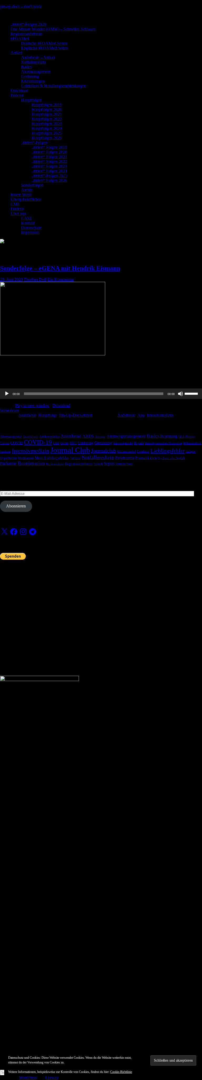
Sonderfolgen (32, 185)
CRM (56, 443)
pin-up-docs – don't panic (21, 6)
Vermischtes (124, 464)
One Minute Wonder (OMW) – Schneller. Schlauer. (53, 29)
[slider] (192, 393)
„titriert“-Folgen (34, 142)
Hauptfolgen (31, 100)
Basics (26, 67)
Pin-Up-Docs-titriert (75, 415)
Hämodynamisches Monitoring (163, 443)
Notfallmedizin (33, 62)
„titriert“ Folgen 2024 (49, 171)
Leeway (51, 1077)
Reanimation (31, 463)
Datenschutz (31, 227)
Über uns (18, 213)
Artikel (16, 52)
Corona (4, 443)
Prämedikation (146, 458)
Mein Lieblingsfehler (52, 458)
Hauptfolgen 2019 (47, 104)
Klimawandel (126, 451)
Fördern (17, 208)
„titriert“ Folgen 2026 (49, 180)
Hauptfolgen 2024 (47, 128)
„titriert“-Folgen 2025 (49, 175)
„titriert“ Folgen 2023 (49, 166)
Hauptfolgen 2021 (47, 114)
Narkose (75, 458)
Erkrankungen (33, 81)
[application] (101, 393)
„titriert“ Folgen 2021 (49, 156)
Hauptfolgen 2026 (47, 138)
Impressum (30, 232)
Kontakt (27, 223)
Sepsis (109, 463)
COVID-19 (38, 442)
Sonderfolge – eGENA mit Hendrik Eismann (60, 268)
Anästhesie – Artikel (38, 57)
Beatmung (168, 436)
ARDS (88, 436)
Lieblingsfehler (167, 451)
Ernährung (85, 443)
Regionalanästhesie (26, 34)
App (141, 415)
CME (15, 204)
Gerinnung (30, 76)
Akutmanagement (35, 71)
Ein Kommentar (60, 279)
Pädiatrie (8, 463)
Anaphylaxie (30, 436)
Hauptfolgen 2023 (47, 123)
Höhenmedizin (192, 443)
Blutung (190, 436)
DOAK (64, 443)
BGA (181, 436)
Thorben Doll (35, 279)
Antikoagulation (49, 436)
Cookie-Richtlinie (121, 1072)
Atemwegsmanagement (126, 436)
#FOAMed (20, 38)
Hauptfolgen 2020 (47, 109)
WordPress (28, 1077)
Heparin (139, 443)
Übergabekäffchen (26, 199)
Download (19, 90)
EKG (73, 443)
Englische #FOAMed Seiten (44, 48)
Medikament (26, 458)
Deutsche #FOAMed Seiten (44, 43)
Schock (98, 464)
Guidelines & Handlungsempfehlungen (53, 86)
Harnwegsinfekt (123, 443)
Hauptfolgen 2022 (47, 119)
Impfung (5, 451)
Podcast (17, 95)
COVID (16, 443)
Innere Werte (21, 194)
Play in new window (32, 405)
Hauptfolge (47, 415)
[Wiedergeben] (6, 393)
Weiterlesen (9, 410)
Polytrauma (124, 457)
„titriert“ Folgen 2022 (49, 161)
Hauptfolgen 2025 (47, 133)
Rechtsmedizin (55, 464)
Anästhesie (27, 415)
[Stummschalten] (180, 393)
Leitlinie (143, 451)
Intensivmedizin (160, 415)
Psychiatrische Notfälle (171, 458)
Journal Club (70, 450)
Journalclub (103, 451)
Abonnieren (16, 506)
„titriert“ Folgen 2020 (49, 152)
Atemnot (100, 436)
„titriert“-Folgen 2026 (28, 24)
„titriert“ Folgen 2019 (49, 147)
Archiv (27, 190)
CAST (26, 218)
